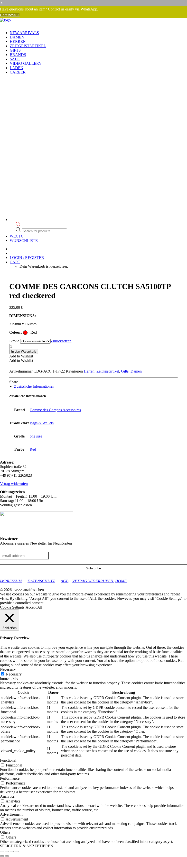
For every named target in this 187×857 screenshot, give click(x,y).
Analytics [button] (7, 796)
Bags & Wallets (42, 423)
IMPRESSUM (11, 581)
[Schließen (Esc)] (17, 851)
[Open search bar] (18, 225)
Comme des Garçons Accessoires (55, 410)
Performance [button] (9, 778)
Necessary (14, 674)
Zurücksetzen (61, 341)
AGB (64, 581)
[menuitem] (98, 33)
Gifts (15, 50)
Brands (18, 55)
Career (18, 72)
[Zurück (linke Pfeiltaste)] (2, 856)
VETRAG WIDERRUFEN (93, 581)
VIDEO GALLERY (26, 63)
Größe (14, 341)
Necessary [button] (8, 669)
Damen (17, 37)
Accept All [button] (34, 607)
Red (33, 449)
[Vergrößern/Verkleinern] (2, 851)
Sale (15, 59)
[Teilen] (12, 851)
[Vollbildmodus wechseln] (7, 851)
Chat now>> (9, 15)
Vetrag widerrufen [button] (14, 484)
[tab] (34, 386)
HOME (121, 581)
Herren (18, 41)
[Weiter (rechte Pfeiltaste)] (7, 856)
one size (36, 436)
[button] (21, 356)
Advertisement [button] (11, 814)
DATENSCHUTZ (41, 581)
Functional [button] (8, 760)
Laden (16, 68)
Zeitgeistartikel (28, 46)
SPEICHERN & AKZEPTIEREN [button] (26, 846)
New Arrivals (24, 33)
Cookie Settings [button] (12, 607)
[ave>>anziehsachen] (93, 22)
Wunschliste (24, 240)
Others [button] (5, 832)
